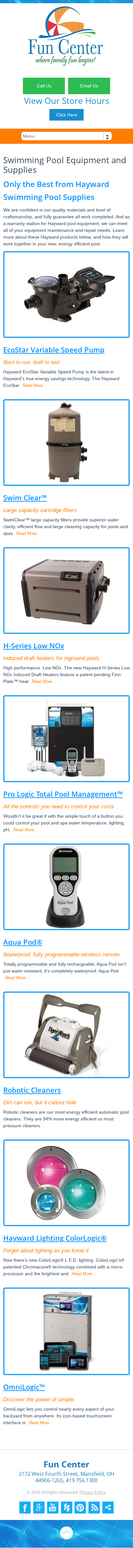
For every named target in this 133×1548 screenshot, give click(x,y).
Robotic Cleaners (32, 1090)
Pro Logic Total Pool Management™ (63, 794)
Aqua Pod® (22, 942)
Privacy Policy (92, 1492)
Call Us (44, 85)
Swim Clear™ (25, 497)
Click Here (66, 114)
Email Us (89, 85)
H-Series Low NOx (33, 645)
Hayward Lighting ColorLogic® (55, 1238)
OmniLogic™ (24, 1387)
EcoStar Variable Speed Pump (54, 349)
